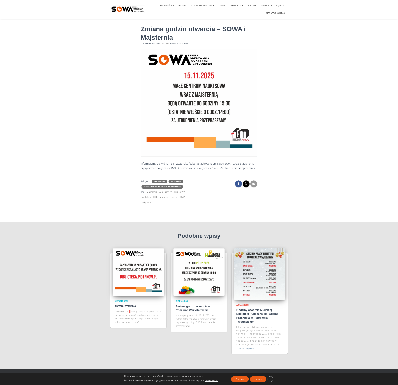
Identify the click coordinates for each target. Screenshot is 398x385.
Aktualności (166, 5)
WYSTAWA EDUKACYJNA (201, 5)
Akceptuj (240, 379)
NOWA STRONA (125, 306)
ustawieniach (211, 380)
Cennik (222, 5)
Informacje (236, 5)
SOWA (182, 197)
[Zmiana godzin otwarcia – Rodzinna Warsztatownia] (199, 272)
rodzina (173, 197)
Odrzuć (258, 379)
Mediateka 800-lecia (275, 13)
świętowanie (147, 202)
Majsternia (176, 181)
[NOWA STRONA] (138, 272)
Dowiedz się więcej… (247, 348)
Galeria (182, 5)
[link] (238, 183)
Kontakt (252, 5)
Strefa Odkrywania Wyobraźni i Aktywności (162, 187)
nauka (165, 197)
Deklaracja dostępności (273, 5)
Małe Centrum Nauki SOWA (171, 192)
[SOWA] (128, 9)
